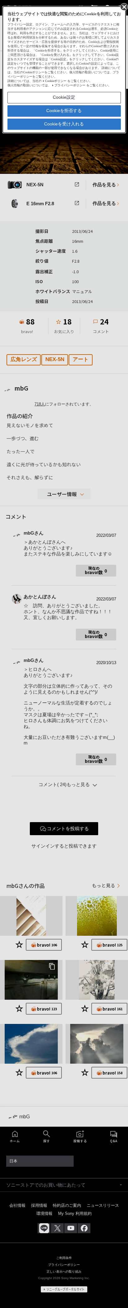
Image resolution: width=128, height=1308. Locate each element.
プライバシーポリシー (69, 85)
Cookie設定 (64, 97)
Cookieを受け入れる (64, 123)
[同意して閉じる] (123, 6)
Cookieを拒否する (64, 110)
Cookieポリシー (55, 81)
